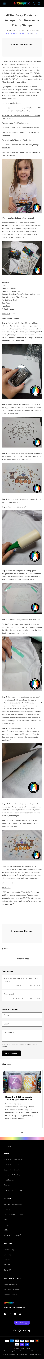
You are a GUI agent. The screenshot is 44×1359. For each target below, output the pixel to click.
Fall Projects (11, 33)
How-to (7, 1210)
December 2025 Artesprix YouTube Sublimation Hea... (19, 1098)
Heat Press (6, 313)
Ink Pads (21, 33)
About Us (7, 1265)
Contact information (35, 1354)
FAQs (6, 1220)
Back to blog (23, 958)
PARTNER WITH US (12, 1278)
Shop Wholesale (10, 1285)
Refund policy (24, 1351)
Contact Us (8, 1270)
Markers (28, 33)
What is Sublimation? (12, 1235)
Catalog (7, 1185)
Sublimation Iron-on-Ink (13, 1160)
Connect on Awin (10, 1295)
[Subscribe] (37, 1146)
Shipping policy (22, 1354)
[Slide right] (26, 1132)
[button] (4, 3)
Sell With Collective (12, 1290)
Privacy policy (35, 1351)
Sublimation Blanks (11, 1165)
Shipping (7, 1255)
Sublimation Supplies (12, 1170)
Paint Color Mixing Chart (13, 1215)
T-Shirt (35, 33)
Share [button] (6, 949)
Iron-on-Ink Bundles (12, 1175)
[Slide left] (17, 1132)
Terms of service (10, 1354)
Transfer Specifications (13, 1205)
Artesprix (22, 1348)
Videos (6, 1230)
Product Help (9, 1250)
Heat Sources (9, 1180)
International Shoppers (13, 1190)
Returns (7, 1260)
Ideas (6, 1225)
